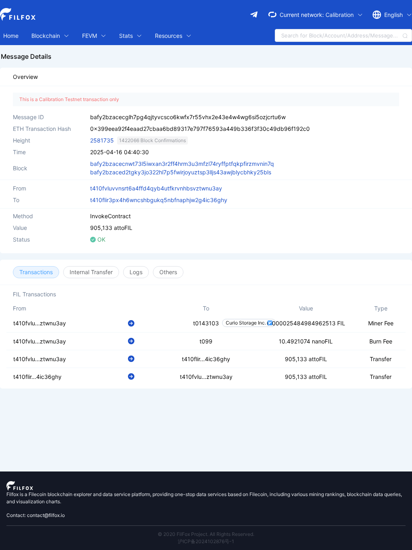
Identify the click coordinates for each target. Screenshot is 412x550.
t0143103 (206, 323)
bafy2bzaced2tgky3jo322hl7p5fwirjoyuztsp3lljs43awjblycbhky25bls (180, 172)
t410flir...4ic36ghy (206, 359)
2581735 (102, 140)
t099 (206, 341)
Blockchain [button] (46, 35)
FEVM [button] (90, 35)
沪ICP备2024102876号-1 (206, 541)
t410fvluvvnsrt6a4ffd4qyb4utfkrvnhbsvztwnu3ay (156, 188)
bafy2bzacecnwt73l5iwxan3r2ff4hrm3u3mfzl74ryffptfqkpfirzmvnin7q (182, 163)
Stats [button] (126, 35)
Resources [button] (169, 35)
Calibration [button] (340, 14)
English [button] (394, 14)
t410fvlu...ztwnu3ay (39, 323)
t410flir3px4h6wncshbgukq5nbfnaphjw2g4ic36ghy (158, 199)
